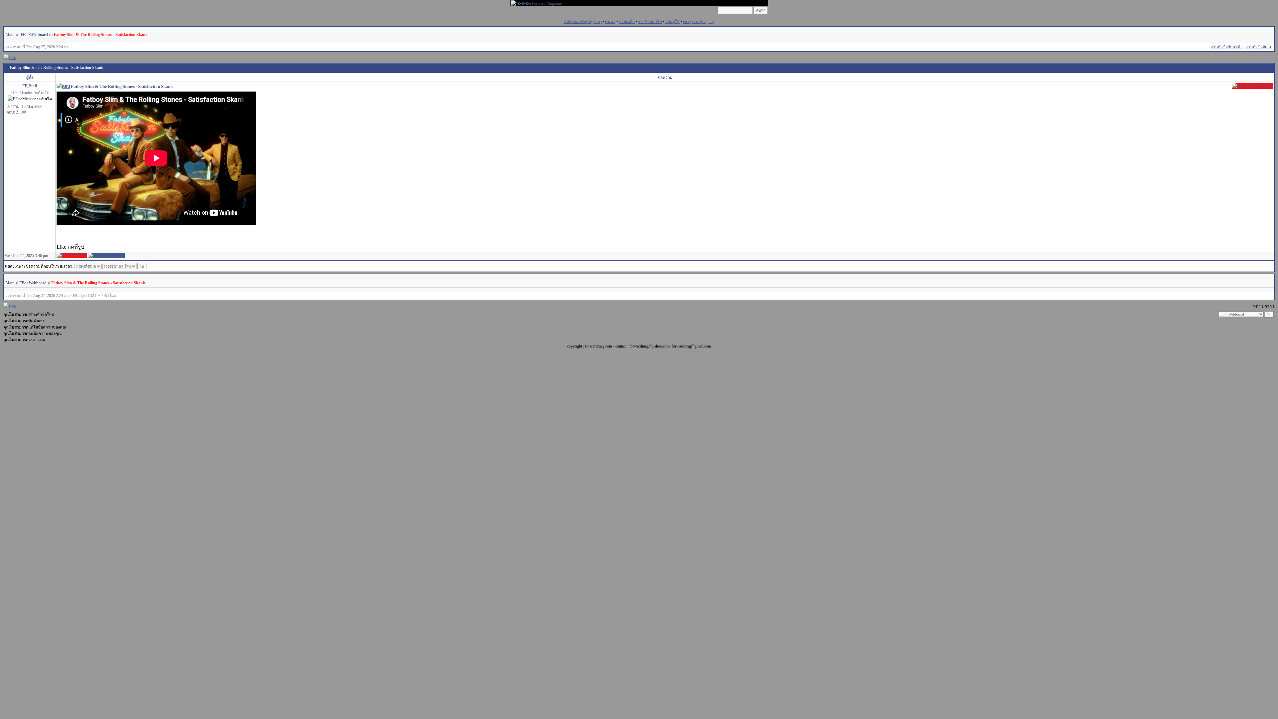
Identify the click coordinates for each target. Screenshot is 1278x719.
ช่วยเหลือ (627, 21)
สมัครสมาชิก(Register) (583, 21)
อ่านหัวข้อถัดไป (1258, 47)
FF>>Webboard (34, 34)
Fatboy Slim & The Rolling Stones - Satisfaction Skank (101, 34)
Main (10, 34)
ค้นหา (610, 21)
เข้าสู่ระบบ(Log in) (698, 21)
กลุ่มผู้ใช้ (672, 21)
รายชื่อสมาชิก (650, 21)
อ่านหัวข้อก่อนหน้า (1226, 47)
